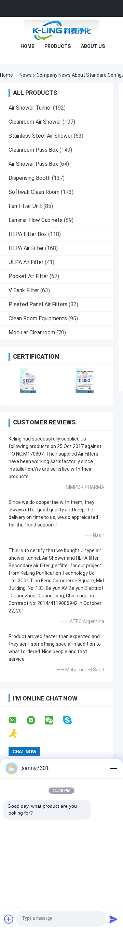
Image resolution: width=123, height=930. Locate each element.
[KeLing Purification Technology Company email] (17, 720)
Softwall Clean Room (34, 192)
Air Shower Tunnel (30, 107)
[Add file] (9, 919)
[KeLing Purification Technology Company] (61, 30)
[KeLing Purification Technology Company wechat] (53, 720)
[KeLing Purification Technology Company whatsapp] (35, 720)
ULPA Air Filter (26, 262)
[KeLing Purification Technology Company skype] (71, 720)
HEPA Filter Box (28, 234)
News (25, 75)
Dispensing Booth (30, 178)
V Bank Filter (24, 290)
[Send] (113, 919)
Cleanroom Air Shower (35, 122)
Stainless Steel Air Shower (40, 136)
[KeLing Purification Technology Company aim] (17, 733)
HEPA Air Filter (26, 248)
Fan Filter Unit (25, 206)
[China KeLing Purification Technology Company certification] (28, 380)
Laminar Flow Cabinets (36, 220)
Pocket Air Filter (28, 276)
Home (27, 46)
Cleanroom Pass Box (33, 150)
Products (57, 46)
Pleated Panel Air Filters (38, 304)
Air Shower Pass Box (33, 164)
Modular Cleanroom (32, 332)
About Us (93, 46)
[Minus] (113, 768)
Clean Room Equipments (38, 318)
